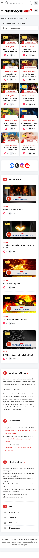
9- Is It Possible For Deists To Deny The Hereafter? (10, 51)
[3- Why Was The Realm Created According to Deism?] (10, 113)
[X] (17, 165)
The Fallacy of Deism (10, 47)
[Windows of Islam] (18, 10)
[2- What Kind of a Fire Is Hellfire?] (19, 339)
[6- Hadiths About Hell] (19, 194)
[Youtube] (27, 165)
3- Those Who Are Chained (15, 319)
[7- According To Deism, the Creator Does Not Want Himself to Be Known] (10, 64)
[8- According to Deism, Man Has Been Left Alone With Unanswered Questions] (29, 39)
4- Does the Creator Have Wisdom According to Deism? (28, 100)
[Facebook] (12, 165)
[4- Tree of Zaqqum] (19, 268)
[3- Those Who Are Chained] (19, 304)
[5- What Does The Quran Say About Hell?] (19, 230)
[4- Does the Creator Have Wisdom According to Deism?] (29, 88)
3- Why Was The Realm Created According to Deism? (10, 125)
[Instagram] (22, 165)
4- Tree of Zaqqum (11, 283)
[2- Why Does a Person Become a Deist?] (29, 113)
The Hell (6, 206)
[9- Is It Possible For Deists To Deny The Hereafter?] (10, 39)
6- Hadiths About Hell (13, 209)
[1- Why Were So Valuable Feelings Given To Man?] (29, 137)
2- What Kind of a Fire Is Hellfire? (18, 355)
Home (5, 18)
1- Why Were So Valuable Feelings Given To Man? (28, 149)
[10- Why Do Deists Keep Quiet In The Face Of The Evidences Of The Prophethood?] (10, 137)
